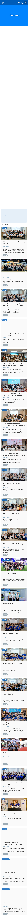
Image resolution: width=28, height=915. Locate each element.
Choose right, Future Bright (10, 633)
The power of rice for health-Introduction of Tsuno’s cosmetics (12, 514)
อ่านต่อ (5, 255)
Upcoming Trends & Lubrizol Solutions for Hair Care (13, 783)
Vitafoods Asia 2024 (8, 603)
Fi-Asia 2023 (6, 903)
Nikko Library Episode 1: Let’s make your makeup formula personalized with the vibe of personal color (14, 455)
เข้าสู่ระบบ (20, 2)
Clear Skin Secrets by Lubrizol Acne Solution (12, 484)
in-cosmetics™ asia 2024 (9, 573)
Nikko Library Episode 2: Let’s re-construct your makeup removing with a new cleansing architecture (14, 425)
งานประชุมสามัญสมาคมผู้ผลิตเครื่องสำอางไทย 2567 (13, 813)
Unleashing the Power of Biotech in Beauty (12, 724)
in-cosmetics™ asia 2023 (9, 873)
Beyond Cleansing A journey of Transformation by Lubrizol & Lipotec (13, 304)
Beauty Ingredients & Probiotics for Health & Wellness (12, 694)
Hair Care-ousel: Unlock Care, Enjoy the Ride (14, 243)
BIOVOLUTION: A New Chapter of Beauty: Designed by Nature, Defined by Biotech (14, 365)
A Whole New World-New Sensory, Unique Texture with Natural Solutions (13, 394)
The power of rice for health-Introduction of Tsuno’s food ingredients (14, 544)
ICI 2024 (5, 753)
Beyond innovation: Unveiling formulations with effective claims (12, 843)
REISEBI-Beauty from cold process (12, 663)
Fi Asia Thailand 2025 (8, 274)
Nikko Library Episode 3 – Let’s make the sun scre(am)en (14, 334)
